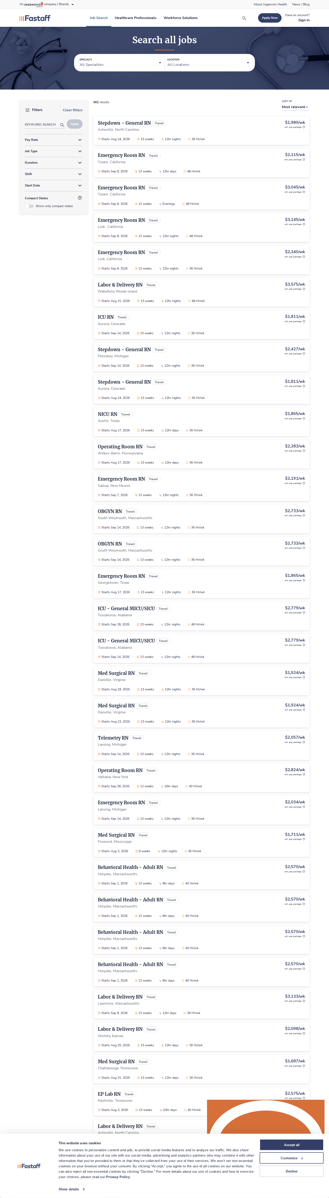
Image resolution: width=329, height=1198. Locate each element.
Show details (69, 1189)
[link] (270, 4)
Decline (291, 1171)
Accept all (291, 1145)
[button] (120, 63)
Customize (289, 1158)
